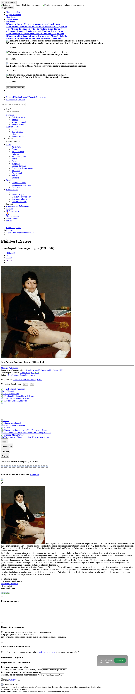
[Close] (2, 596)
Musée (12, 110)
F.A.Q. (13, 689)
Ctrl (25, 384)
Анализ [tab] (9, 260)
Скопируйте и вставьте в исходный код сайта (21, 670)
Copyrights (64, 692)
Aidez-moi (5, 689)
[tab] (10, 253)
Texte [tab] (9, 258)
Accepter (120, 660)
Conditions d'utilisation (28, 692)
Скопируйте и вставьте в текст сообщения (20, 675)
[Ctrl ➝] (5, 420)
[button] (13, 12)
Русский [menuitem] (10, 97)
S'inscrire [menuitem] (21, 100)
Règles (15, 692)
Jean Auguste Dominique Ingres (21, 375)
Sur (18, 689)
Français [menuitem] (31, 97)
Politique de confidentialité (49, 692)
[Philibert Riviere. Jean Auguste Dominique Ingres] (36, 357)
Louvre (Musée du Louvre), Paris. (27, 379)
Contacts (23, 689)
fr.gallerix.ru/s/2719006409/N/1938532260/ (44, 370)
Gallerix (12, 680)
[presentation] (70, 262)
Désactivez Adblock (9, 583)
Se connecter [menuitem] (11, 100)
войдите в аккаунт (47, 652)
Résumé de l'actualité (15, 88)
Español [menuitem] (24, 97)
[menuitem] (46, 97)
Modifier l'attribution (9, 368)
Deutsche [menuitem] (40, 97)
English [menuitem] (17, 97)
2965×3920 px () (30, 373)
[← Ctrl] (14, 401)
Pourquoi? (34, 474)
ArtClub (13, 140)
